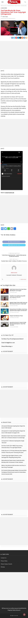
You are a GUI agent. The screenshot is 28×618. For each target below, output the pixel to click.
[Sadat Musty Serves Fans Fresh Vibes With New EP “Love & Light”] (5, 291)
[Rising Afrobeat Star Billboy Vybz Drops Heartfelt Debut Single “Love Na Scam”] (5, 311)
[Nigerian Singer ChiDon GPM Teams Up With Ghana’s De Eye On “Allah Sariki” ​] (5, 304)
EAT (4, 234)
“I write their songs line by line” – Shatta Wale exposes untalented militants (14, 255)
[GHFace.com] (14, 2)
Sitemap (3, 567)
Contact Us (3, 558)
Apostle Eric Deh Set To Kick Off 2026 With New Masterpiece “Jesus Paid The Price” (18, 324)
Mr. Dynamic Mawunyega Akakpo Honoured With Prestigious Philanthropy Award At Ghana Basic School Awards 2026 (14, 472)
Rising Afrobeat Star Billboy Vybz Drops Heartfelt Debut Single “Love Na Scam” (18, 309)
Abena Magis (5, 16)
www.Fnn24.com (9, 192)
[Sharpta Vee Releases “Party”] (5, 317)
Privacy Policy (4, 561)
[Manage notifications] (24, 614)
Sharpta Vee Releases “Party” (16, 315)
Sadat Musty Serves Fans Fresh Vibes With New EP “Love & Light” (18, 290)
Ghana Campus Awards (6, 564)
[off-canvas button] (2, 2)
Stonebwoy (12, 234)
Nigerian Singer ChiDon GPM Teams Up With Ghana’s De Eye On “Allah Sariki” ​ (18, 303)
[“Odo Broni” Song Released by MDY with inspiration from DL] (5, 297)
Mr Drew (7, 234)
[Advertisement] (14, 55)
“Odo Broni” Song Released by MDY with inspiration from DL (17, 296)
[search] (25, 2)
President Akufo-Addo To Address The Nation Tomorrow (14, 261)
